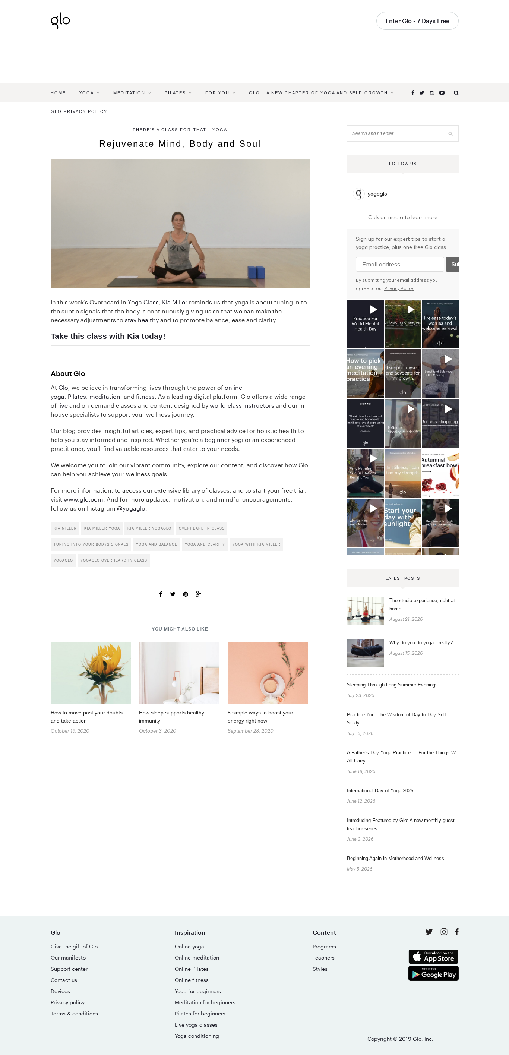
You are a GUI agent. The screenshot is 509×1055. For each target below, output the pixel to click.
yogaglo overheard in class (113, 560)
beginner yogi (224, 439)
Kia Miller (174, 302)
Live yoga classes (196, 1024)
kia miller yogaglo (149, 528)
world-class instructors (242, 405)
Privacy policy (68, 1002)
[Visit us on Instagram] (444, 932)
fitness (145, 396)
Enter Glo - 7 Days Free (417, 20)
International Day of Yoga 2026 (380, 790)
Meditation (129, 93)
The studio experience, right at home (422, 605)
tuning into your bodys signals (91, 544)
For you (217, 93)
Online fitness (192, 980)
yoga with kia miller (257, 544)
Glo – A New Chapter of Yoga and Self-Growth (318, 93)
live (63, 405)
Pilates (175, 93)
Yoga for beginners (198, 991)
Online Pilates (192, 969)
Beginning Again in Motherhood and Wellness (395, 858)
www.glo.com (83, 499)
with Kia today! (137, 336)
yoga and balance (156, 544)
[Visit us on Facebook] (457, 932)
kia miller (65, 528)
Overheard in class (202, 528)
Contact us (64, 980)
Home (58, 93)
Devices (60, 991)
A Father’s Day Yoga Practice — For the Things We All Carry (402, 757)
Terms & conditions (74, 1013)
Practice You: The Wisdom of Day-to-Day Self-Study (397, 719)
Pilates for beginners (200, 1013)
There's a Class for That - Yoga (180, 129)
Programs (324, 946)
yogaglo (63, 560)
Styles (320, 969)
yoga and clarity (205, 544)
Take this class (79, 336)
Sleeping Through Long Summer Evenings (392, 685)
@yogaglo (131, 508)
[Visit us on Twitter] (429, 932)
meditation (104, 396)
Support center (69, 969)
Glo (63, 387)
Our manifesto (68, 957)
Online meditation (197, 957)
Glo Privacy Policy (79, 111)
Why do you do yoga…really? (421, 642)
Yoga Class (143, 302)
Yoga (86, 93)
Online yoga (189, 946)
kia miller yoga (102, 528)
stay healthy (142, 319)
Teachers (324, 957)
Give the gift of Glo (74, 946)
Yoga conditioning (197, 1036)
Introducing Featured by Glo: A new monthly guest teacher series (401, 824)
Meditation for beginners (205, 1002)
